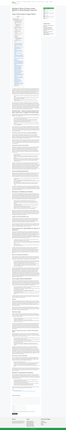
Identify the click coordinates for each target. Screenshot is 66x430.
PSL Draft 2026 (29, 1)
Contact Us (42, 424)
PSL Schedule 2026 (18, 1)
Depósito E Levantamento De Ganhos (18, 41)
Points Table (50, 1)
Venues (44, 1)
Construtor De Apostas (17, 73)
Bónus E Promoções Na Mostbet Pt (19, 33)
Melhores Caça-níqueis (17, 69)
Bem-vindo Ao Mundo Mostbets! (18, 39)
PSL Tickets (39, 1)
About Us (42, 423)
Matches (47, 1)
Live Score (17, 3)
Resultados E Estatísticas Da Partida (18, 28)
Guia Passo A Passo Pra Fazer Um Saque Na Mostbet (19, 24)
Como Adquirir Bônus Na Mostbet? (18, 35)
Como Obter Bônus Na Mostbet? (18, 58)
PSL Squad (33, 1)
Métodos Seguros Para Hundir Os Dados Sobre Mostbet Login (19, 38)
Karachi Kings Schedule (29, 421)
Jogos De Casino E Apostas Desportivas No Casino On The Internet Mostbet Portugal (18, 71)
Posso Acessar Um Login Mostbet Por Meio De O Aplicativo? (18, 32)
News (42, 1)
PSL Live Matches (24, 1)
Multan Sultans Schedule (29, 423)
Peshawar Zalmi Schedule (30, 424)
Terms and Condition (44, 422)
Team (36, 1)
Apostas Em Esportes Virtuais (18, 65)
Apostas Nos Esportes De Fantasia (18, 26)
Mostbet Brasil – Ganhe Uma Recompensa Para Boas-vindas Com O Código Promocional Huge (18, 22)
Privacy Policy (43, 421)
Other (13, 389)
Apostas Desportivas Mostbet (18, 76)
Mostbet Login (16, 84)
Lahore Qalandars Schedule (30, 422)
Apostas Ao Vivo (16, 85)
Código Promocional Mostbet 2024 (19, 29)
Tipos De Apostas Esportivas (18, 50)
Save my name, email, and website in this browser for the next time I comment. (24, 411)
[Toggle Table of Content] (22, 19)
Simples (16, 36)
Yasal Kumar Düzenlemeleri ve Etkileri (17, 390)
